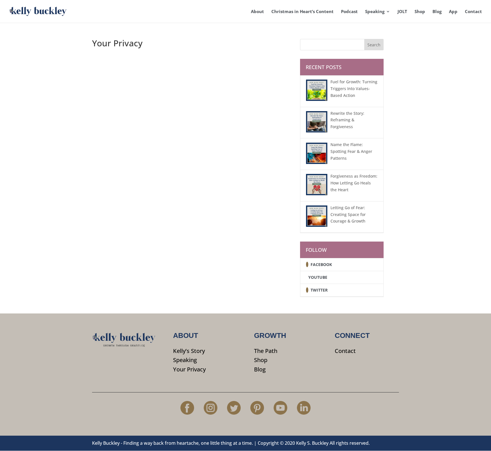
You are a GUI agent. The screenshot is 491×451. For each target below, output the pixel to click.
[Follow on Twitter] (307, 290)
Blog (437, 11)
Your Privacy (189, 369)
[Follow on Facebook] (307, 264)
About (257, 11)
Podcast (349, 11)
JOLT (402, 11)
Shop (420, 11)
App (453, 11)
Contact (473, 11)
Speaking (374, 11)
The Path (265, 351)
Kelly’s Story (189, 351)
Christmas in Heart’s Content (302, 11)
